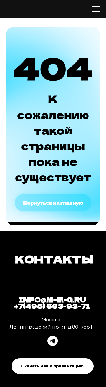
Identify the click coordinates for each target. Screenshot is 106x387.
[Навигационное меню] (96, 9)
